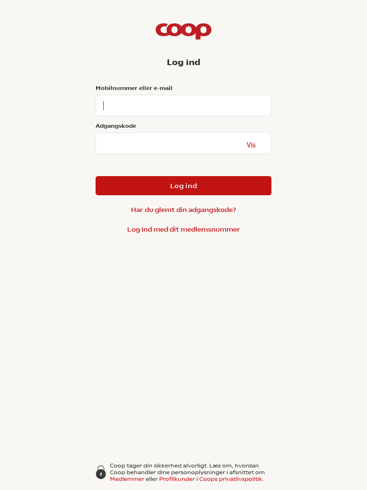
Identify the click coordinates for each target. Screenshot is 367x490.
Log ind (183, 185)
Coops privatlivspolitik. (231, 479)
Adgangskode (116, 125)
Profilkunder (177, 479)
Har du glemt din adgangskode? (183, 209)
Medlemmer (127, 479)
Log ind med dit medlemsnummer (183, 229)
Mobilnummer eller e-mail (134, 88)
